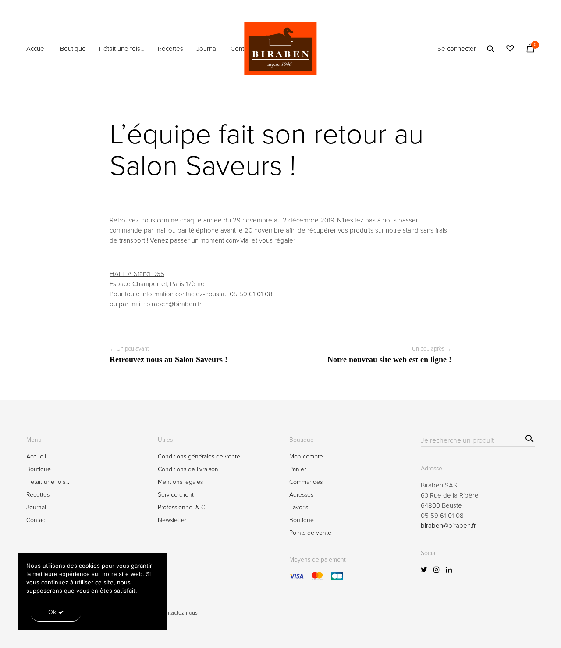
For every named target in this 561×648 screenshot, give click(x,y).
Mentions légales (180, 482)
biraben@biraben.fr (448, 526)
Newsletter (172, 520)
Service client (176, 494)
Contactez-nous (178, 612)
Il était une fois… (122, 49)
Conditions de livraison (188, 469)
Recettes (170, 49)
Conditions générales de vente (199, 456)
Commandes (306, 482)
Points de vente (310, 533)
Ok (52, 612)
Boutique (73, 49)
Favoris (298, 507)
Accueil (36, 49)
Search (528, 437)
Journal (206, 49)
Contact (241, 49)
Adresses (301, 494)
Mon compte (306, 456)
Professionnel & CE (183, 507)
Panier (297, 469)
